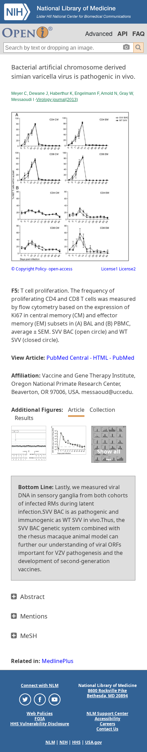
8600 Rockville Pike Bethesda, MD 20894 (107, 693)
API (122, 33)
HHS (76, 742)
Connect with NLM (39, 685)
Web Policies (40, 713)
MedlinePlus (58, 661)
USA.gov (93, 742)
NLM (50, 742)
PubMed (123, 357)
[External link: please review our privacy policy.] (25, 699)
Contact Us (107, 729)
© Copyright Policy (28, 269)
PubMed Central (67, 357)
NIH (63, 742)
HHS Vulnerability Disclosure (39, 724)
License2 (127, 269)
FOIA (40, 719)
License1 (109, 269)
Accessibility (107, 719)
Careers (107, 724)
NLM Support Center (107, 713)
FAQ (138, 33)
